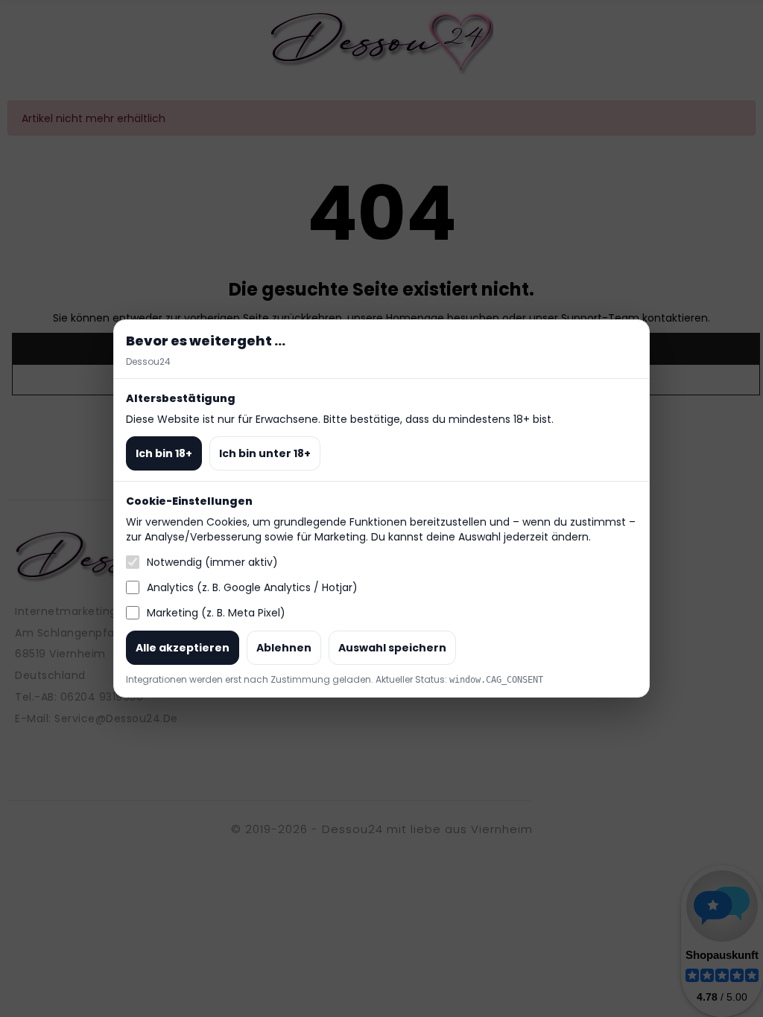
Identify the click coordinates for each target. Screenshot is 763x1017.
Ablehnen (283, 647)
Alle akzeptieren (182, 647)
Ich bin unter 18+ (265, 453)
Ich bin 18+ (164, 453)
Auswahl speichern (392, 647)
